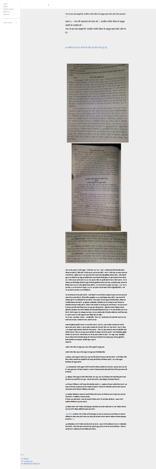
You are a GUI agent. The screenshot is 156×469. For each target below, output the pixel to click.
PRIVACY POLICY (32, 463)
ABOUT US (6, 12)
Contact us (28, 461)
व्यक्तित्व (70, 414)
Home (26, 458)
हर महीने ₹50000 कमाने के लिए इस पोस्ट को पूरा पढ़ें (86, 47)
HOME (5, 6)
